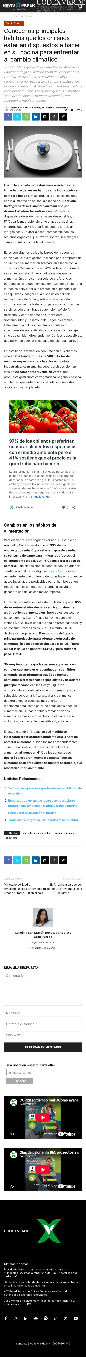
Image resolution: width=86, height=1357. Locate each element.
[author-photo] (43, 927)
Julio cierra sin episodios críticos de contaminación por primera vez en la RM (40, 1302)
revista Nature (57, 571)
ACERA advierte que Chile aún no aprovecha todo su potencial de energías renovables (38, 1292)
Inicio (7, 16)
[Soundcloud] (36, 1319)
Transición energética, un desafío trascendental (43, 820)
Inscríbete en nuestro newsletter (30, 1065)
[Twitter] (17, 117)
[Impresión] (54, 117)
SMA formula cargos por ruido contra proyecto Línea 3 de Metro (62, 889)
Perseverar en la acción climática (32, 813)
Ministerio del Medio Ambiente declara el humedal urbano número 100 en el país (23, 889)
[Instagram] (16, 1319)
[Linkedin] (36, 117)
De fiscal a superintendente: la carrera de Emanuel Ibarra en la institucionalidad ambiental (41, 1283)
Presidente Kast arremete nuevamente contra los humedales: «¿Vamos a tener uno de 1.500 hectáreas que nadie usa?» (41, 1273)
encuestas (11, 837)
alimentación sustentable (37, 832)
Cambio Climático (24, 16)
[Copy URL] (63, 117)
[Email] (45, 117)
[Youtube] (76, 1319)
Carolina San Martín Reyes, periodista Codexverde (38, 107)
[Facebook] (8, 117)
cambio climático (64, 832)
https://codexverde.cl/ (43, 942)
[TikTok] (56, 1319)
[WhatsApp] (26, 117)
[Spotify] (46, 1319)
